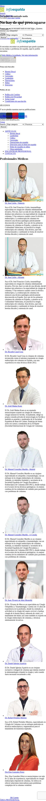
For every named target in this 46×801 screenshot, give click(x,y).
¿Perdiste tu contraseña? (9, 38)
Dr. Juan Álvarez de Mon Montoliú (18, 600)
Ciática (12, 138)
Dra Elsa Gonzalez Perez (14, 772)
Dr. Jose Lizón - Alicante (14, 277)
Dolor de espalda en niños (20, 147)
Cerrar (2, 122)
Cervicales (14, 140)
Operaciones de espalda (19, 142)
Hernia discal (15, 133)
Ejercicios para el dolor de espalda (23, 145)
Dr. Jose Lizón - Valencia (14, 203)
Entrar (3, 34)
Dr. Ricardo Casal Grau (14, 352)
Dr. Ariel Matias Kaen (13, 406)
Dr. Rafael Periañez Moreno (16, 718)
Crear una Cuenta (13, 18)
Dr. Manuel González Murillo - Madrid (20, 469)
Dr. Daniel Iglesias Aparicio (15, 663)
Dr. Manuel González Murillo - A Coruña (21, 535)
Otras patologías (16, 149)
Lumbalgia (14, 136)
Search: (3, 35)
